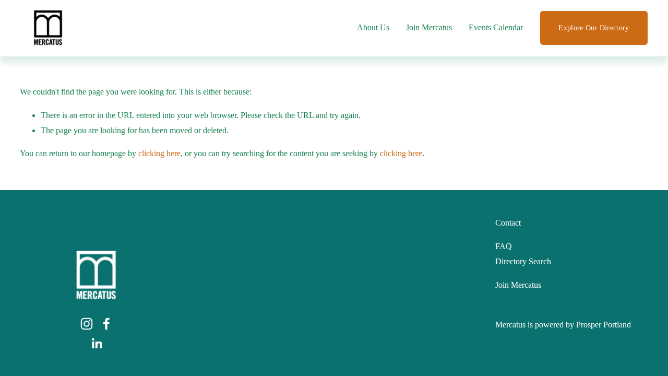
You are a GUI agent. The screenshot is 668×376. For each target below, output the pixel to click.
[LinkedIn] (96, 343)
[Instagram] (86, 324)
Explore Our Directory (593, 28)
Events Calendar (496, 27)
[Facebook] (106, 324)
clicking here (159, 153)
